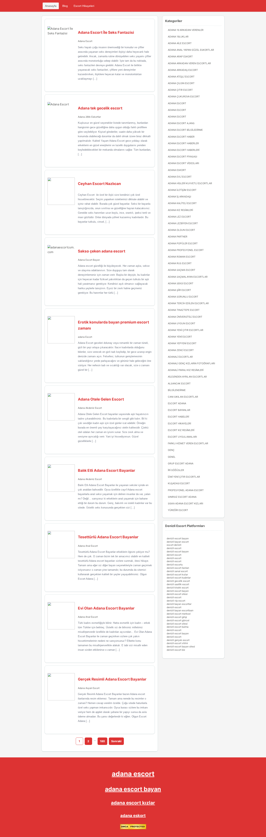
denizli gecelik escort (178, 580)
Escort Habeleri (178, 416)
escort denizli (174, 544)
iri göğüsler (176, 470)
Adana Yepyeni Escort (182, 343)
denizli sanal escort (177, 571)
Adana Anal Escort (88, 545)
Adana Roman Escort (182, 256)
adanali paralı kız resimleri (185, 370)
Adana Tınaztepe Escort (184, 309)
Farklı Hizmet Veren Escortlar (188, 443)
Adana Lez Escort (179, 216)
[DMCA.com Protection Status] (133, 828)
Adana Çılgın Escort (181, 83)
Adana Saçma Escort (181, 269)
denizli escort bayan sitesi (181, 646)
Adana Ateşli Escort (181, 76)
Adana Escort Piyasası (182, 156)
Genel (171, 456)
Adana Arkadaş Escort (183, 69)
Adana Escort (85, 41)
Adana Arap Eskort (180, 56)
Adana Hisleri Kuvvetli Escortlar (190, 183)
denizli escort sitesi (177, 594)
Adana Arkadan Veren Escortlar (189, 63)
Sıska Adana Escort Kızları (185, 503)
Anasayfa (50, 5)
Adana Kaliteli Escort (182, 203)
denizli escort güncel (178, 620)
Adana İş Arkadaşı (179, 196)
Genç (171, 450)
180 (102, 741)
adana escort (133, 774)
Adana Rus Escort (180, 263)
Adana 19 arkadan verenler (185, 29)
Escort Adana (177, 403)
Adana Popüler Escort (183, 243)
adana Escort (85, 336)
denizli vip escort (176, 600)
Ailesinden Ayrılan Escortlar (187, 376)
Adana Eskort (177, 170)
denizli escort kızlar (177, 574)
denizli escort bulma (177, 626)
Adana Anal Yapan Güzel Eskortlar (191, 49)
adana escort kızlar (133, 803)
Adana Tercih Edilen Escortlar (188, 303)
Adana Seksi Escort (180, 283)
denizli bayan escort (178, 541)
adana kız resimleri (180, 210)
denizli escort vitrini (177, 643)
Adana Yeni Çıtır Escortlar (185, 330)
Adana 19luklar (178, 36)
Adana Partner (177, 236)
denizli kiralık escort (177, 587)
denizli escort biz (176, 649)
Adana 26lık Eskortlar (89, 116)
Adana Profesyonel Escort (186, 250)
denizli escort (174, 548)
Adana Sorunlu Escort (183, 296)
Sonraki (116, 741)
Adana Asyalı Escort (89, 688)
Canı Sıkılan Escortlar (183, 396)
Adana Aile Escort (180, 43)
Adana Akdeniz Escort (90, 407)
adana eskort (133, 815)
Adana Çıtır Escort (180, 89)
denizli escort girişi (177, 617)
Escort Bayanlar (179, 410)
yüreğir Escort (178, 510)
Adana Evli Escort (180, 176)
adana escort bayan (133, 789)
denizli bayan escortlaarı (180, 610)
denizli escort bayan (178, 538)
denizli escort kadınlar (179, 577)
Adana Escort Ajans (181, 123)
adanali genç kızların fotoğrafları (191, 363)
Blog (65, 5)
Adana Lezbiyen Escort (183, 223)
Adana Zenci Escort (181, 350)
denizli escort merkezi (179, 613)
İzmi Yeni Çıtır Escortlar (184, 476)
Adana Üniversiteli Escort (185, 316)
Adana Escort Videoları (183, 163)
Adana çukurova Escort (184, 96)
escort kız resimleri (181, 430)
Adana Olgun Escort (181, 229)
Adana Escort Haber (181, 136)
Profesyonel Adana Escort (186, 490)
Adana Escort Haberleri (183, 149)
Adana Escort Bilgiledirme (185, 129)
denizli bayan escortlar (179, 603)
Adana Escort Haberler (183, 143)
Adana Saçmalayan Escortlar (188, 276)
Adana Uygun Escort (181, 323)
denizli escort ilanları (178, 567)
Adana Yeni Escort (180, 336)
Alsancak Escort (179, 383)
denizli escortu (175, 564)
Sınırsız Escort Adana (182, 496)
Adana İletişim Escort (182, 189)
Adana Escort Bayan (89, 259)
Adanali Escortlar (180, 356)
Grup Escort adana (180, 463)
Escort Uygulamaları (182, 436)
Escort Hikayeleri (84, 5)
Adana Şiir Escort (179, 290)
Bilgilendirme (177, 390)
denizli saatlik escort (178, 584)
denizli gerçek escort (178, 640)
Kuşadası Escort (179, 483)
